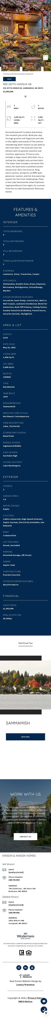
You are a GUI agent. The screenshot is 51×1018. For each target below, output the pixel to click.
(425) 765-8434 (14, 880)
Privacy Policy (35, 998)
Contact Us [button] (25, 837)
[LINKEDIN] (25, 967)
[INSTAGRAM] (18, 967)
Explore (25, 737)
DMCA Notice (25, 1001)
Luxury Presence (25, 984)
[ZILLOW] (32, 967)
